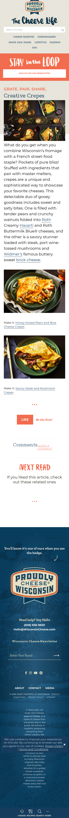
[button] (62, 30)
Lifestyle (41, 42)
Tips (34, 48)
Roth (46, 220)
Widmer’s (13, 254)
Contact (35, 688)
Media (49, 688)
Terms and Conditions (33, 749)
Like (25, 419)
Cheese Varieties (23, 37)
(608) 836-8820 (34, 625)
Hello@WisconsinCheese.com (34, 629)
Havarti (26, 225)
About (19, 688)
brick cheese (28, 260)
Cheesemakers (46, 37)
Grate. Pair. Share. (20, 42)
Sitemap (50, 697)
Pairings (55, 42)
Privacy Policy (54, 746)
